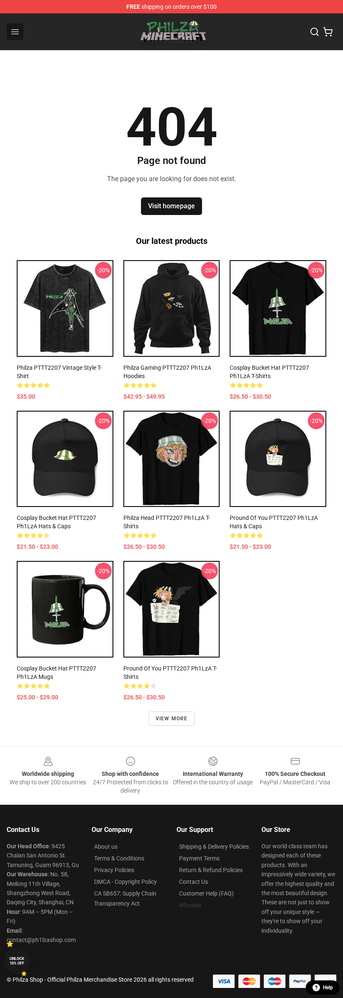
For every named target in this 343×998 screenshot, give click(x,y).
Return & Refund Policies (211, 870)
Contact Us (193, 881)
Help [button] (328, 987)
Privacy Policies (114, 870)
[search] (315, 32)
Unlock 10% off (17, 961)
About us (106, 846)
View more (172, 719)
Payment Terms (199, 858)
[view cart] (328, 32)
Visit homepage (171, 206)
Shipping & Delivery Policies (214, 846)
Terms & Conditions (119, 858)
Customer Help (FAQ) (206, 893)
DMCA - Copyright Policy (125, 881)
